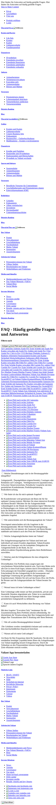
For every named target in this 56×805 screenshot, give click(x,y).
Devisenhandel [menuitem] (12, 210)
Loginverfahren (15, 374)
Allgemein (13, 356)
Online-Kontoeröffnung (31, 379)
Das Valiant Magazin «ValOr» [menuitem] (18, 281)
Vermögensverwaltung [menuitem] (15, 79)
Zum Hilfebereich (9, 470)
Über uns (10, 16)
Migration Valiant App (31, 374)
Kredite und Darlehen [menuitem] (15, 151)
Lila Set (31, 396)
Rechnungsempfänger (10, 360)
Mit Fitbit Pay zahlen (24, 363)
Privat (8, 11)
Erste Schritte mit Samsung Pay (14, 384)
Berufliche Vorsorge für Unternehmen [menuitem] (21, 186)
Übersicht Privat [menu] (7, 28)
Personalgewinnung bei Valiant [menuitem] (19, 262)
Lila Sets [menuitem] (9, 38)
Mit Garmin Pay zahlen (41, 365)
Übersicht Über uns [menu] (8, 227)
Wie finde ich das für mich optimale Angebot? (23, 494)
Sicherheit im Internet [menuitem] (15, 682)
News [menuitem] (8, 296)
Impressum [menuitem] (10, 689)
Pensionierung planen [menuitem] (15, 97)
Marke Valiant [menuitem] (12, 247)
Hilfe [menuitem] (8, 679)
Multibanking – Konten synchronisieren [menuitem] (22, 141)
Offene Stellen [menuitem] (12, 264)
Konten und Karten (38, 356)
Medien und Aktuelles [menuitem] (9, 274)
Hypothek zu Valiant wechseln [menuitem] (18, 158)
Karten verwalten (8, 363)
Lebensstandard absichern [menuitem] (16, 99)
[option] (22, 400)
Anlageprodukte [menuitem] (13, 84)
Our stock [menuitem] (10, 311)
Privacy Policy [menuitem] (12, 687)
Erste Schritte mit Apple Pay (41, 349)
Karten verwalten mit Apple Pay (14, 351)
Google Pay (16, 367)
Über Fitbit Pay (40, 363)
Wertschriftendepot (18, 358)
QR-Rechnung (47, 379)
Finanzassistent (24, 356)
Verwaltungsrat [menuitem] (12, 240)
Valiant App (23, 391)
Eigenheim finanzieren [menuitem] (15, 62)
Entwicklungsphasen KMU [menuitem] (17, 190)
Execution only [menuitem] (12, 82)
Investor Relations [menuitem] (7, 291)
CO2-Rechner (27, 353)
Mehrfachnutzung (17, 393)
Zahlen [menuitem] (3, 124)
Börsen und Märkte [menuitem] (14, 87)
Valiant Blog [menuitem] (11, 284)
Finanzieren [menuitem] (5, 53)
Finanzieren (25, 360)
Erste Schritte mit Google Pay (34, 367)
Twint (15, 391)
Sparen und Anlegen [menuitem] (8, 163)
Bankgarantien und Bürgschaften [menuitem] (19, 156)
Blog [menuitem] (3, 114)
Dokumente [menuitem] (11, 691)
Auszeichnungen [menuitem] (13, 252)
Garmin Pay (24, 377)
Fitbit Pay (34, 360)
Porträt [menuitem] (9, 238)
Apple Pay (25, 349)
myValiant (16, 379)
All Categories (7, 349)
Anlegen (5, 346)
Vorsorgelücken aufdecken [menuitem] (17, 102)
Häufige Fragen (11, 372)
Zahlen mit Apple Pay (37, 351)
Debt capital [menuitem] (11, 306)
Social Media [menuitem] (11, 286)
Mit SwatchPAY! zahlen (37, 388)
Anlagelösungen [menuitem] (13, 171)
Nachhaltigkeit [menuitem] (12, 245)
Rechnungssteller (36, 381)
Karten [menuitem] (9, 43)
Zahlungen (30, 358)
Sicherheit (5, 358)
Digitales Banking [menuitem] (7, 109)
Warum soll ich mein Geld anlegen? (18, 633)
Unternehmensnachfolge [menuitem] (16, 212)
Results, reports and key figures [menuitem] (19, 308)
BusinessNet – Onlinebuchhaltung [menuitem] (20, 138)
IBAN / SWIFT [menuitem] (12, 675)
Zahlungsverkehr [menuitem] (13, 45)
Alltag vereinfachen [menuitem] (14, 205)
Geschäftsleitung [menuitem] (13, 242)
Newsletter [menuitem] (10, 677)
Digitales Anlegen (40, 353)
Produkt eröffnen (13, 20)
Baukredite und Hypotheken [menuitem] (18, 153)
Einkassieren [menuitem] (11, 136)
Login (8, 23)
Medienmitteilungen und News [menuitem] (19, 279)
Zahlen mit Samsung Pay (15, 386)
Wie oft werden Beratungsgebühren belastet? (22, 622)
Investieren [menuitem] (10, 208)
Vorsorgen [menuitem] (5, 92)
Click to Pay (15, 353)
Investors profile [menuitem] (13, 299)
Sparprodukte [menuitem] (11, 168)
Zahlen (25, 396)
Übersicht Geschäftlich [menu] (9, 119)
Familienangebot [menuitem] (13, 47)
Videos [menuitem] (9, 696)
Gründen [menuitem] (10, 201)
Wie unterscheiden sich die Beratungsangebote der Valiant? (28, 520)
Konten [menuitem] (9, 40)
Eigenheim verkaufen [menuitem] (15, 67)
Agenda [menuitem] (9, 301)
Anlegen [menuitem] (4, 72)
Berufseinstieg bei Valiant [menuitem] (16, 267)
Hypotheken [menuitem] (11, 58)
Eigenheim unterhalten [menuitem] (15, 65)
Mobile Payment (47, 374)
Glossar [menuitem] (9, 694)
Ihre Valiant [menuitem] (5, 232)
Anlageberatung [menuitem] (12, 77)
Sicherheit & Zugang (33, 393)
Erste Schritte (43, 360)
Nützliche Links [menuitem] (7, 670)
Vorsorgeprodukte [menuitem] (13, 104)
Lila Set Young (41, 396)
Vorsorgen (17, 396)
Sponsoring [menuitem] (11, 249)
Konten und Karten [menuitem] (8, 33)
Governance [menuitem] (11, 303)
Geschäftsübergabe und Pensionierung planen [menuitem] (25, 188)
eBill (37, 358)
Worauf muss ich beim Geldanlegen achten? (22, 587)
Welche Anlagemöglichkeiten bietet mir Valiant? (24, 536)
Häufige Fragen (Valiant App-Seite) (33, 372)
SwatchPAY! (6, 379)
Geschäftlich (11, 14)
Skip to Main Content (10, 7)
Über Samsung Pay (34, 386)
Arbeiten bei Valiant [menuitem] (8, 257)
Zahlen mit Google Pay (33, 370)
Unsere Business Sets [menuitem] (15, 134)
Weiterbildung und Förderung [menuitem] (18, 269)
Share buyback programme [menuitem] (17, 313)
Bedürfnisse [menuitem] (5, 196)
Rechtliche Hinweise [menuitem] (14, 684)
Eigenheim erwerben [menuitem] (14, 60)
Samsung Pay (45, 377)
